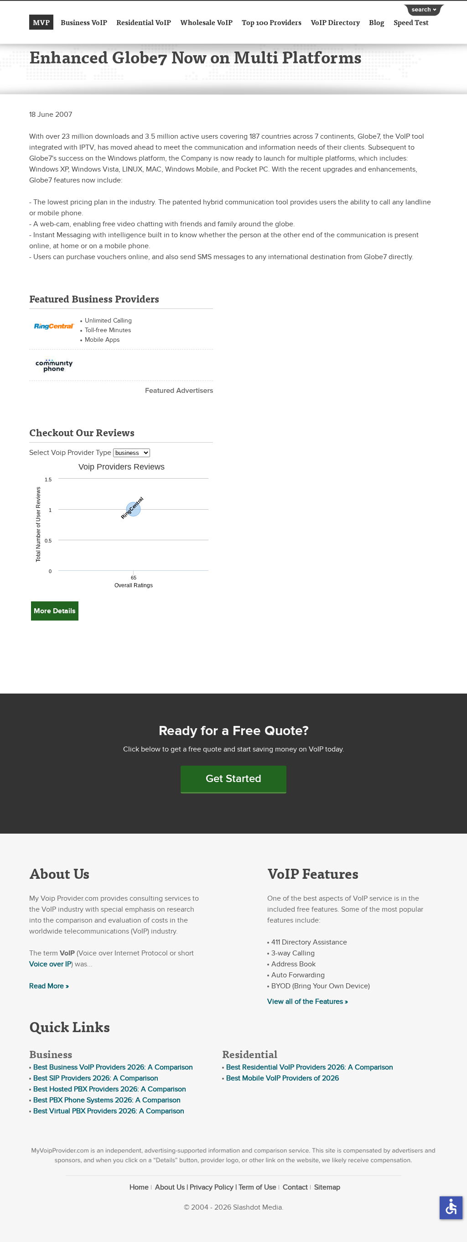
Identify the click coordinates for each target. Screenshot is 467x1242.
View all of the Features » (307, 1001)
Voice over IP (50, 964)
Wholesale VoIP (206, 22)
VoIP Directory (335, 22)
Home (139, 1187)
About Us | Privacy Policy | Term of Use (215, 1187)
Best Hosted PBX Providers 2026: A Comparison (109, 1089)
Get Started (233, 778)
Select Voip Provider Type (71, 452)
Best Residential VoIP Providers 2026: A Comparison (309, 1067)
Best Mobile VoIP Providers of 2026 (282, 1078)
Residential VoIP (143, 22)
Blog (376, 22)
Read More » (49, 986)
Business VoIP (84, 22)
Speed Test (411, 22)
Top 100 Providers (271, 22)
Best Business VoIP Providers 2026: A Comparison (113, 1067)
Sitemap (327, 1187)
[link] (54, 325)
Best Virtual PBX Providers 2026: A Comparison (108, 1111)
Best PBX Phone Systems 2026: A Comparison (107, 1100)
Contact (295, 1187)
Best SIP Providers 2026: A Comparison (95, 1078)
